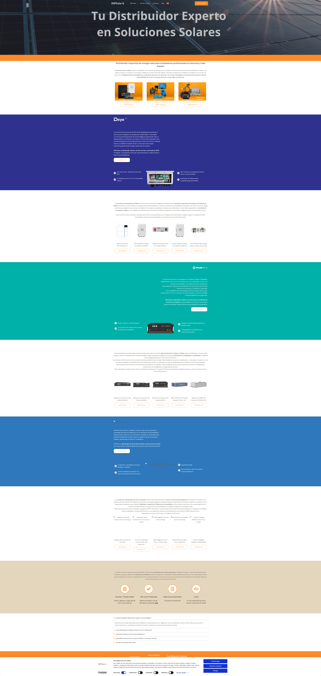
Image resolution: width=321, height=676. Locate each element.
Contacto (156, 3)
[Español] (169, 3)
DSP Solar (133, 3)
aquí (156, 603)
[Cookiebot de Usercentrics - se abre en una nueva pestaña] (102, 672)
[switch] (140, 672)
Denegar (215, 670)
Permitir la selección (215, 666)
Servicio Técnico (145, 3)
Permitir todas (215, 661)
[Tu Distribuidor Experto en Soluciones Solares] (118, 3)
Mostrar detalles (181, 672)
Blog (163, 3)
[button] (137, 3)
